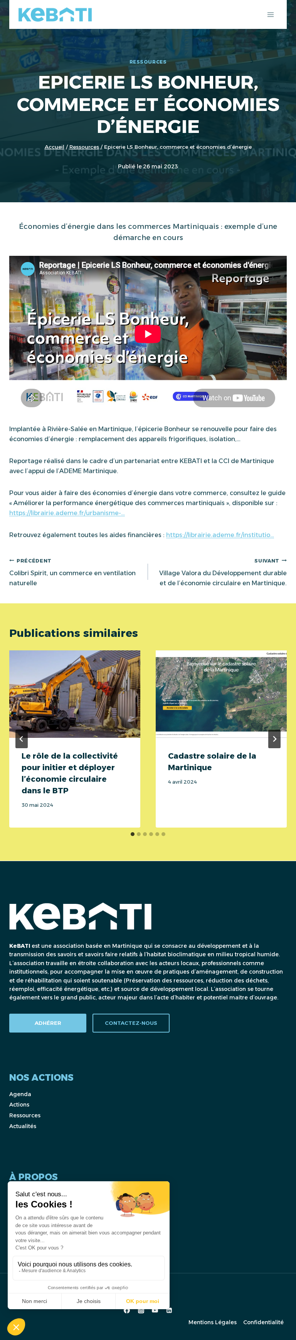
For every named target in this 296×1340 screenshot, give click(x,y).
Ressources (148, 62)
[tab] (133, 834)
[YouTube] (155, 1310)
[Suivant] (274, 739)
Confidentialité (263, 1322)
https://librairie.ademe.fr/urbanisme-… (67, 513)
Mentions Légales (212, 1322)
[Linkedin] (169, 1310)
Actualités (22, 1126)
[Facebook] (127, 1310)
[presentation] (74, 694)
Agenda (20, 1094)
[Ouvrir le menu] (270, 14)
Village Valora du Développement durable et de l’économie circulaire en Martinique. (223, 572)
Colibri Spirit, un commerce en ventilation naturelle (72, 572)
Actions (19, 1104)
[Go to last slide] (21, 739)
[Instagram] (141, 1310)
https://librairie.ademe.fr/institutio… (220, 535)
